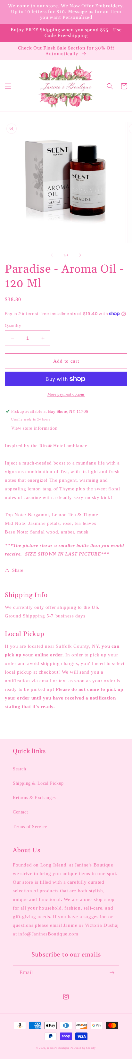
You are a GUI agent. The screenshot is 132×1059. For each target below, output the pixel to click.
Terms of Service (30, 826)
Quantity (13, 325)
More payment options (66, 394)
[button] (8, 86)
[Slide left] (52, 255)
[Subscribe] (112, 972)
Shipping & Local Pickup (38, 783)
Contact (20, 812)
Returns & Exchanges (34, 797)
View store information (34, 428)
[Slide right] (80, 255)
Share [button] (17, 570)
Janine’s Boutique (58, 1048)
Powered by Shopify (83, 1048)
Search (19, 769)
